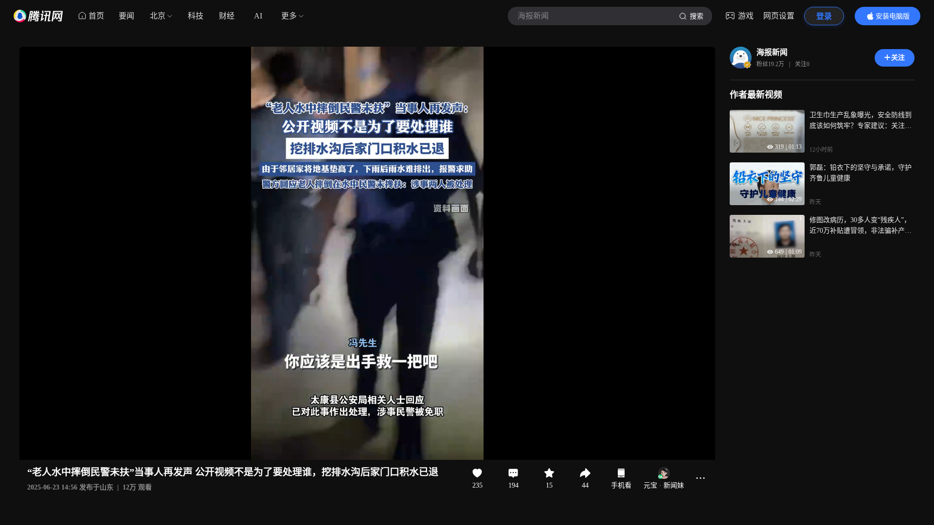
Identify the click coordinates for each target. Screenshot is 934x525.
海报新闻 (772, 52)
